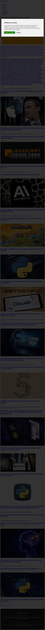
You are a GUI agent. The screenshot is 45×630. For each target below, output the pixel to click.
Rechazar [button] (12, 32)
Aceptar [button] (6, 32)
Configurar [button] (18, 32)
